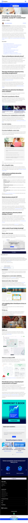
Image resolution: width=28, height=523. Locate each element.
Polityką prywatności (8, 261)
